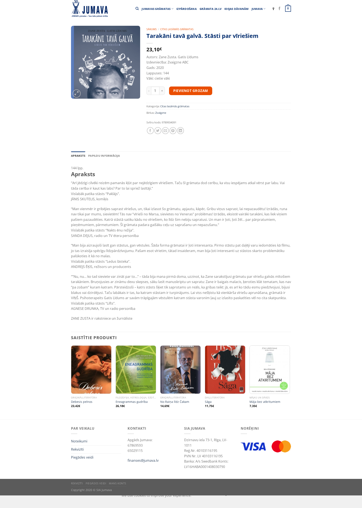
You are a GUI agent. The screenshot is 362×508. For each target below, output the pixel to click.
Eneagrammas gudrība (132, 402)
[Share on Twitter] (157, 130)
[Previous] (71, 382)
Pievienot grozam (190, 90)
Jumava (257, 9)
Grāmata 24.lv (210, 9)
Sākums (151, 29)
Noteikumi (79, 441)
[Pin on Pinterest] (172, 130)
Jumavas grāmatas (156, 9)
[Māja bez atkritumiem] (270, 369)
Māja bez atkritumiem (265, 402)
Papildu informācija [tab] (104, 156)
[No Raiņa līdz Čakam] (180, 369)
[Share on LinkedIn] (180, 130)
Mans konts (117, 483)
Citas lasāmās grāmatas (177, 29)
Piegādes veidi (82, 457)
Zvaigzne (160, 113)
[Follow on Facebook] (279, 8)
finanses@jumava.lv (143, 460)
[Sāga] (225, 369)
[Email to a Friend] (165, 130)
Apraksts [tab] (78, 156)
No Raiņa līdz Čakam (174, 402)
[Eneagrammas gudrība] (136, 369)
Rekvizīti (77, 449)
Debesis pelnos (81, 402)
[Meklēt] (137, 9)
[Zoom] (76, 93)
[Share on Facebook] (150, 130)
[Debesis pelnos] (91, 369)
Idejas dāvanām (236, 9)
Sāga (208, 402)
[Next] (290, 382)
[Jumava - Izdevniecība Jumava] (89, 8)
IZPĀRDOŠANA (186, 9)
